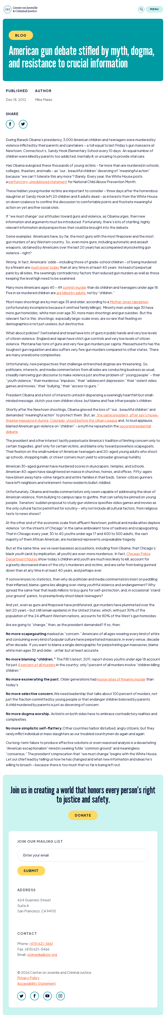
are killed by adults (71, 292)
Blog (21, 35)
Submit (31, 870)
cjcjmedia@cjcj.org (42, 954)
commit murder (74, 287)
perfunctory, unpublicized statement (37, 181)
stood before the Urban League (91, 420)
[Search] (141, 9)
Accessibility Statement (36, 983)
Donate (83, 815)
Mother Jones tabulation (129, 302)
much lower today (45, 267)
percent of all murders (37, 664)
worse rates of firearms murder (121, 679)
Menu (154, 9)
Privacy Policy (28, 978)
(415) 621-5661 (41, 943)
